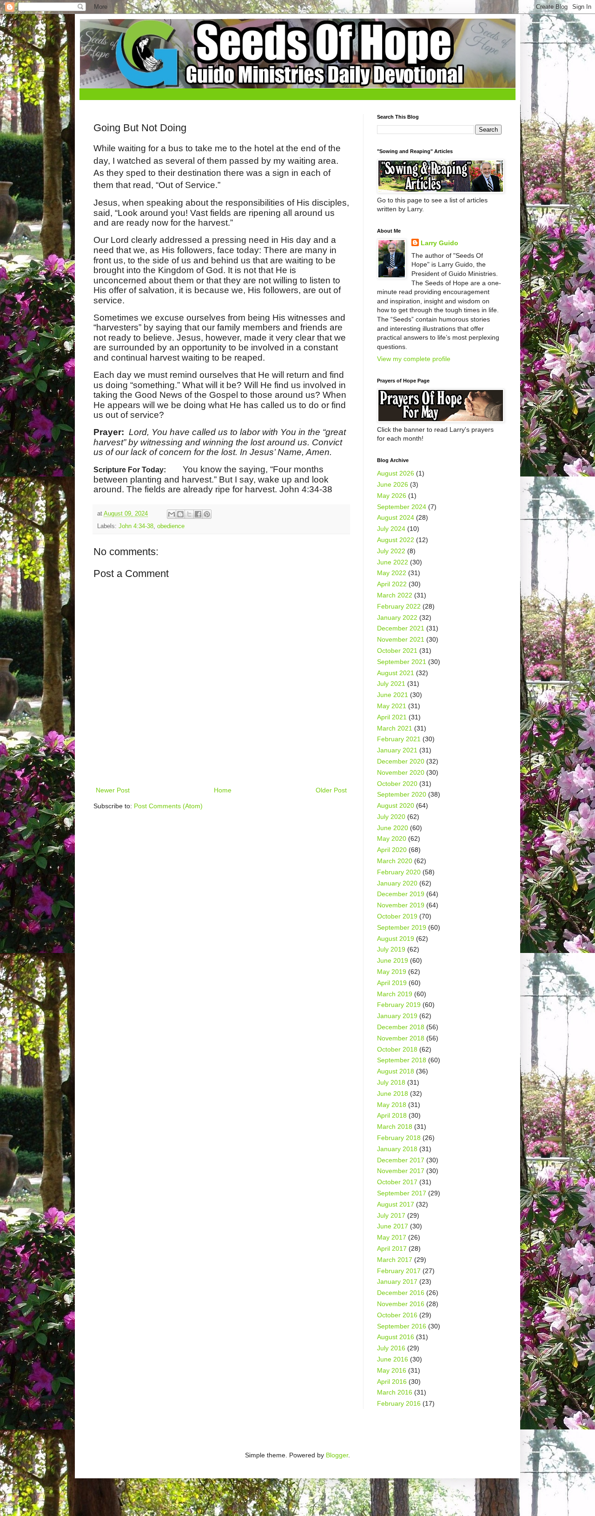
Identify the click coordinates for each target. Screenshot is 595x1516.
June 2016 (392, 1359)
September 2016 (401, 1326)
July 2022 (391, 551)
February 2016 (399, 1403)
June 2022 (392, 562)
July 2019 (391, 949)
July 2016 (391, 1348)
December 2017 (400, 1160)
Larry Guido (439, 243)
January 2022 (397, 617)
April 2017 (392, 1248)
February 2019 (399, 1004)
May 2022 (391, 573)
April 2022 (392, 584)
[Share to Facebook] (198, 514)
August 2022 (395, 539)
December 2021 (400, 628)
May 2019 (391, 971)
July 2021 (391, 683)
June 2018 (392, 1093)
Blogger (337, 1455)
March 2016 (394, 1392)
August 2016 (395, 1337)
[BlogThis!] (180, 514)
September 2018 (401, 1060)
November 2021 (400, 639)
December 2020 (400, 761)
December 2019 (400, 894)
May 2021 (391, 706)
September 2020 (401, 794)
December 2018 (400, 1027)
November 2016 (400, 1304)
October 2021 (397, 650)
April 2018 (392, 1115)
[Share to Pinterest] (207, 514)
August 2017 (395, 1204)
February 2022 (399, 606)
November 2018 (400, 1038)
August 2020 (395, 805)
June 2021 (392, 694)
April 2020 (392, 849)
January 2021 (397, 750)
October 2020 (397, 783)
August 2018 (395, 1071)
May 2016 (391, 1370)
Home (222, 790)
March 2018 (394, 1126)
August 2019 (395, 938)
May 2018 (391, 1104)
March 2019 (394, 994)
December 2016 (400, 1292)
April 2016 (392, 1381)
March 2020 (394, 861)
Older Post (331, 790)
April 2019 (392, 982)
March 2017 (394, 1259)
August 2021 (395, 673)
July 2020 (391, 816)
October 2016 (397, 1315)
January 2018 (397, 1149)
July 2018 (391, 1082)
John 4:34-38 (136, 526)
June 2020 (392, 828)
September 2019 (401, 927)
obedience (171, 526)
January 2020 (397, 883)
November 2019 (400, 905)
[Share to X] (189, 514)
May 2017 (391, 1237)
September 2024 (401, 506)
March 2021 (394, 728)
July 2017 (391, 1215)
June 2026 (392, 484)
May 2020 (391, 838)
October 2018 (397, 1049)
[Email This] (171, 514)
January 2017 (397, 1281)
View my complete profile (413, 358)
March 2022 (394, 595)
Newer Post (113, 790)
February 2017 (399, 1271)
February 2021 (399, 739)
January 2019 (397, 1016)
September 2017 (401, 1193)
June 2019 (392, 960)
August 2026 (395, 473)
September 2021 (401, 661)
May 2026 (391, 495)
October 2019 (397, 916)
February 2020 (399, 872)
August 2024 (395, 517)
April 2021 (392, 717)
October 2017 (397, 1182)
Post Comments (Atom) (168, 806)
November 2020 (400, 772)
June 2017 (392, 1226)
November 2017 (400, 1170)
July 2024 (391, 528)
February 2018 (399, 1137)
